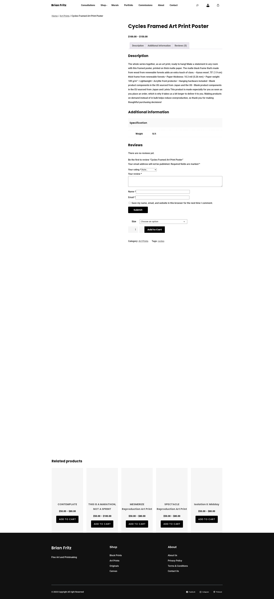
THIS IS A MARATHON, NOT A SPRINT (102, 506)
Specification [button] (138, 123)
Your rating (134, 169)
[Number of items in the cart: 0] (218, 5)
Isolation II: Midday (206, 504)
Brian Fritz (58, 5)
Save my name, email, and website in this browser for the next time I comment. (172, 203)
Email (131, 197)
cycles (161, 241)
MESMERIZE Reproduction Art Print (137, 506)
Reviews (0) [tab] (181, 45)
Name (132, 191)
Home (55, 16)
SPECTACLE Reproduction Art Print (172, 506)
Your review (135, 174)
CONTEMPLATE (67, 504)
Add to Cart (154, 229)
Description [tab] (138, 45)
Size (134, 221)
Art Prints (64, 16)
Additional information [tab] (159, 45)
